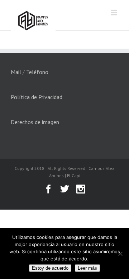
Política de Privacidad (36, 97)
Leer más (87, 268)
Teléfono (37, 71)
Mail (16, 71)
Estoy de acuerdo (50, 268)
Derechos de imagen (35, 122)
